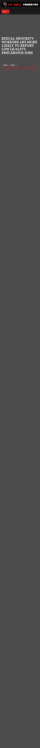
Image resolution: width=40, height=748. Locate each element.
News (12, 65)
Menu (6, 12)
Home (5, 65)
